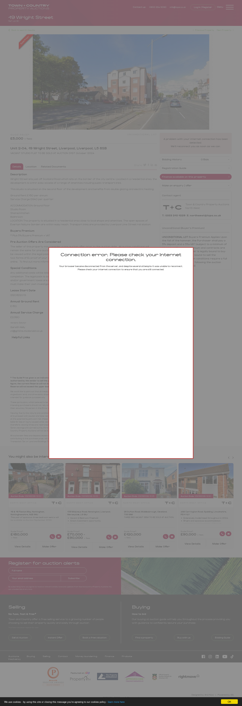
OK (229, 701)
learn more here (116, 701)
